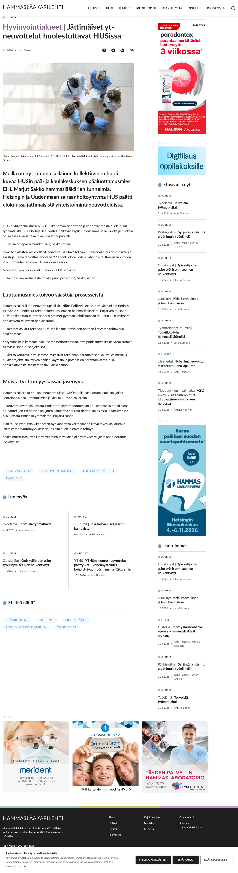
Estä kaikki (186, 859)
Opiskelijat (66, 627)
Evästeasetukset (216, 859)
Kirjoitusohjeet (152, 817)
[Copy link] (132, 50)
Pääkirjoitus (17, 619)
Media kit (149, 829)
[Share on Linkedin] (122, 50)
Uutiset (94, 8)
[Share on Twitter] (113, 50)
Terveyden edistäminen (26, 627)
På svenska (216, 8)
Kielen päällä (77, 619)
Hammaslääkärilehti (33, 7)
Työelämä (14, 478)
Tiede (110, 8)
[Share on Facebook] (104, 50)
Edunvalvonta (19, 471)
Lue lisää (21, 866)
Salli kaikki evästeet (153, 860)
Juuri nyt (46, 619)
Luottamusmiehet (99, 471)
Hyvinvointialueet (57, 471)
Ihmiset (125, 8)
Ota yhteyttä (172, 8)
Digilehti (195, 8)
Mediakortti (146, 8)
